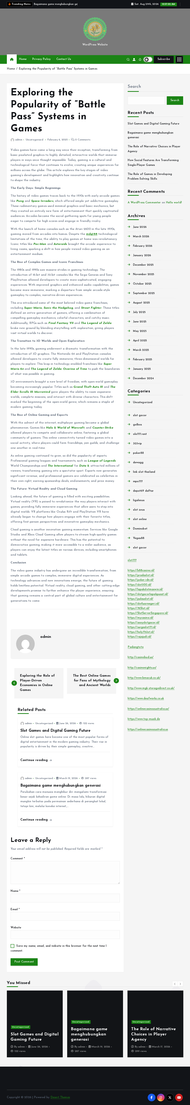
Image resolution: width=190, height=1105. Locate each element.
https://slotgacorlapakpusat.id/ (148, 594)
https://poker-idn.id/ (141, 580)
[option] (35, 1024)
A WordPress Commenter (144, 202)
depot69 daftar (143, 491)
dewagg (138, 462)
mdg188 (91, 234)
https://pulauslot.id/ (140, 599)
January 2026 (142, 255)
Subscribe (164, 59)
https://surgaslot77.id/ (142, 627)
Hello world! (174, 202)
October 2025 (142, 284)
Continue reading (34, 760)
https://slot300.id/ (139, 584)
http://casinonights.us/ (142, 667)
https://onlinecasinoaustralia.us (148, 729)
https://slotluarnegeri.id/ (143, 603)
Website (16, 927)
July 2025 (139, 312)
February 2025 (142, 359)
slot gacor (140, 415)
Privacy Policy (41, 59)
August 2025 (141, 302)
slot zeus (139, 510)
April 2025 (140, 340)
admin (18, 139)
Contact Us (63, 59)
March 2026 (141, 236)
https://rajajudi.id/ (139, 636)
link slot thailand (144, 472)
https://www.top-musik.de (144, 719)
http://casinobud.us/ (140, 657)
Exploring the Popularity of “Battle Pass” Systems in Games (58, 69)
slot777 (132, 560)
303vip (137, 443)
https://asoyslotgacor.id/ (144, 622)
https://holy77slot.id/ (141, 632)
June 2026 (140, 227)
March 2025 (141, 350)
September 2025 (144, 293)
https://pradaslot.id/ (141, 575)
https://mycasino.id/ (140, 618)
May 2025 (139, 331)
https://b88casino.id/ (141, 570)
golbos (137, 424)
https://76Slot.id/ (139, 608)
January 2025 (142, 369)
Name (15, 891)
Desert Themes (60, 1097)
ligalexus (139, 500)
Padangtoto (136, 647)
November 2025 (143, 274)
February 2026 (142, 246)
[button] (175, 984)
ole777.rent (140, 434)
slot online (140, 519)
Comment (18, 858)
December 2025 (143, 265)
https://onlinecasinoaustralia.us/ (148, 709)
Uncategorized (34, 139)
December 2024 (143, 378)
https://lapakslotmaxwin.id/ (145, 589)
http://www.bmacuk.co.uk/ (144, 678)
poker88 (138, 453)
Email (15, 909)
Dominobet (140, 528)
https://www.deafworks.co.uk (146, 698)
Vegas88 (138, 538)
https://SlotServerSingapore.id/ (148, 613)
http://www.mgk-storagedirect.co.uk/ (151, 688)
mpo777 (137, 481)
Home (23, 59)
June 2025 (139, 321)
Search (134, 87)
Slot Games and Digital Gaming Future (153, 123)
